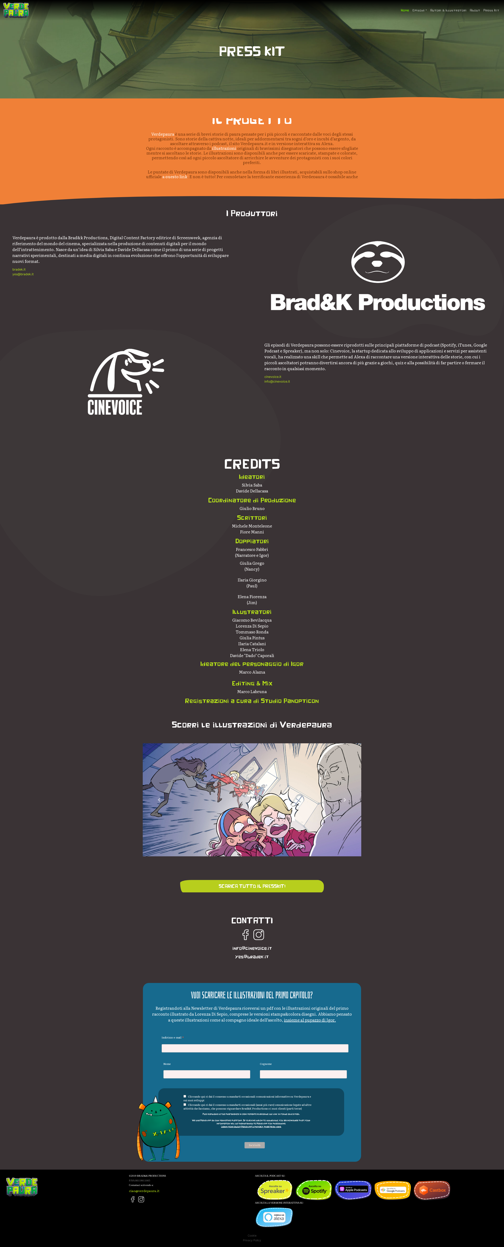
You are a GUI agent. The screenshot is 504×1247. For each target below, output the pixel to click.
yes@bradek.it (23, 274)
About (475, 10)
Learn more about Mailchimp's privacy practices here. (251, 1127)
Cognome (266, 1064)
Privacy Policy (252, 1240)
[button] (159, 799)
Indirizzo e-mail (173, 1037)
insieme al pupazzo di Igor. (310, 1020)
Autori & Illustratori (448, 10)
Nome (167, 1064)
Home (406, 10)
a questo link (174, 176)
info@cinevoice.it (277, 381)
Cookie (252, 1235)
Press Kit (491, 10)
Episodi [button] (418, 10)
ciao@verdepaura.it (144, 1190)
